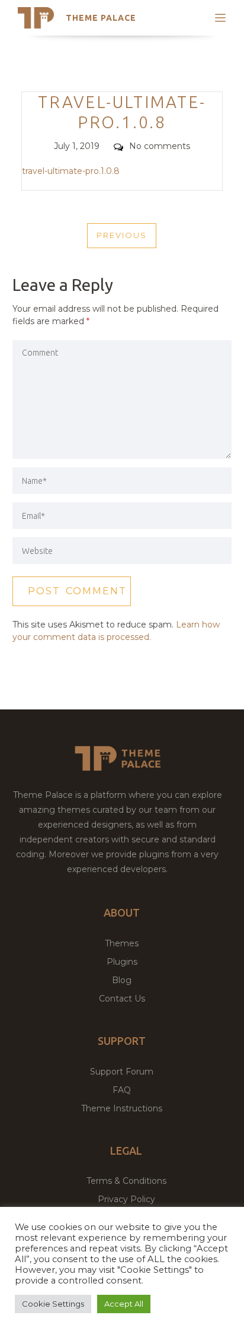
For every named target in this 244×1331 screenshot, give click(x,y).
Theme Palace (101, 18)
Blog (121, 980)
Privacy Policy (126, 1199)
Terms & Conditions (126, 1180)
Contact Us (122, 998)
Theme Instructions (121, 1108)
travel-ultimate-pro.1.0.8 (71, 171)
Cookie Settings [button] (53, 1303)
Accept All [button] (123, 1303)
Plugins (122, 961)
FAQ (122, 1090)
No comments (159, 146)
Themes (122, 943)
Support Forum (121, 1071)
